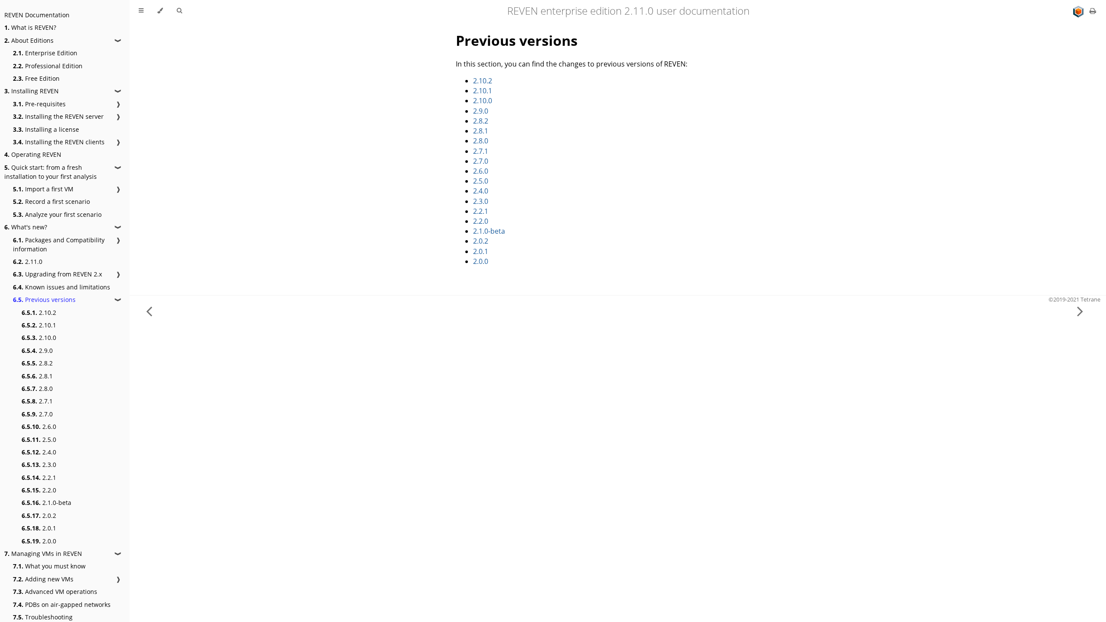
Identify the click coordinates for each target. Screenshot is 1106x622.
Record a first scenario (51, 201)
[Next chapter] (1080, 311)
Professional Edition (48, 66)
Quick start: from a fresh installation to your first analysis (50, 172)
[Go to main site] (1079, 11)
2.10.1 (39, 325)
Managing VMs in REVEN (43, 553)
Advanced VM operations (55, 591)
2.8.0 (37, 388)
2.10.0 (39, 337)
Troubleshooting (43, 617)
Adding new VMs (43, 579)
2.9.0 (37, 350)
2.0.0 (39, 541)
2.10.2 (39, 312)
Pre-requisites (39, 104)
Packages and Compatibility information (59, 244)
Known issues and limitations (61, 287)
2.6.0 (39, 426)
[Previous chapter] (149, 311)
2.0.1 (39, 528)
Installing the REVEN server (58, 116)
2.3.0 (39, 464)
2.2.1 (39, 477)
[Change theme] (160, 11)
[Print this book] (1093, 11)
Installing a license (46, 129)
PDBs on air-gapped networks (62, 604)
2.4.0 (39, 452)
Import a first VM (43, 189)
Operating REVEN (32, 154)
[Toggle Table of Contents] (141, 11)
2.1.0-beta (46, 502)
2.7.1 (37, 401)
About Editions (29, 40)
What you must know (49, 566)
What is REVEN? (30, 27)
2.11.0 (27, 261)
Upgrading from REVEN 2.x (57, 274)
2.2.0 (39, 490)
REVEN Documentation (37, 15)
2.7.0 (37, 414)
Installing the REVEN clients (59, 142)
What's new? (25, 227)
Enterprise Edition (45, 53)
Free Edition (36, 78)
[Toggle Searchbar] (179, 11)
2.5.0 (39, 439)
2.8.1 (37, 376)
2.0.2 (39, 515)
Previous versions (44, 299)
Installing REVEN (31, 91)
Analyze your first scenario (57, 214)
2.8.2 (37, 363)
